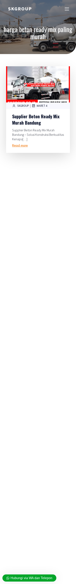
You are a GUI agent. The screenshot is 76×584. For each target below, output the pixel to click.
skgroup (23, 105)
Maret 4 (42, 105)
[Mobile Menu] (67, 9)
